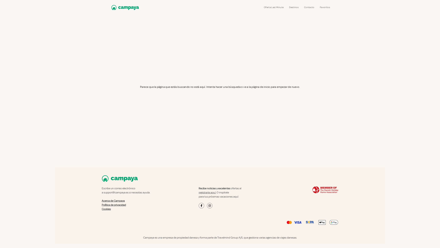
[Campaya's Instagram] (209, 205)
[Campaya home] (124, 7)
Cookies (106, 209)
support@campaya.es (116, 192)
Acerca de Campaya (113, 201)
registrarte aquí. (207, 192)
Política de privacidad (114, 205)
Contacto (309, 7)
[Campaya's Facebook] (201, 205)
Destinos (294, 7)
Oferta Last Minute (274, 7)
